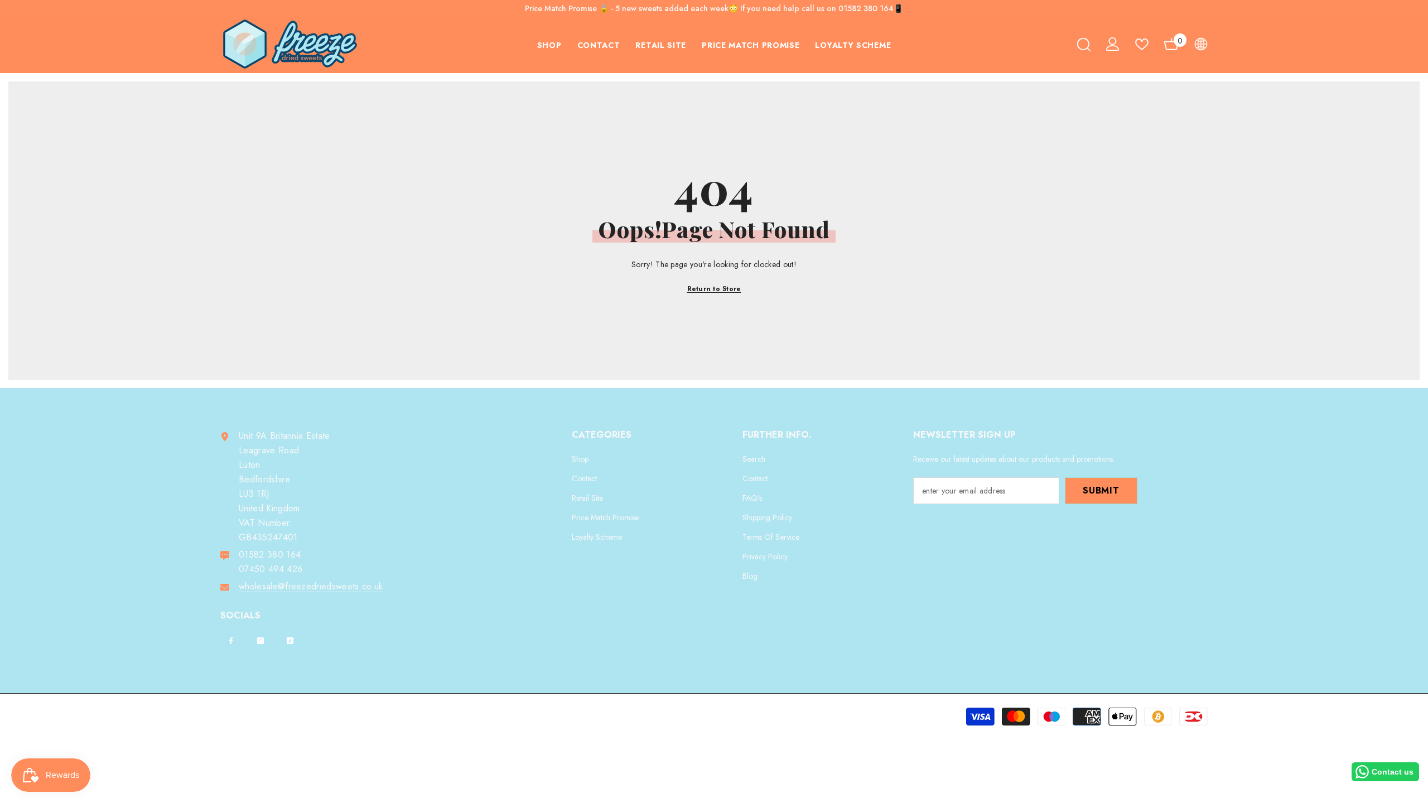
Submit (1101, 490)
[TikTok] (290, 640)
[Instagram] (260, 640)
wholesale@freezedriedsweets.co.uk (311, 586)
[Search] (1084, 44)
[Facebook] (231, 640)
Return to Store (714, 289)
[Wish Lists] (1142, 44)
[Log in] (1113, 44)
